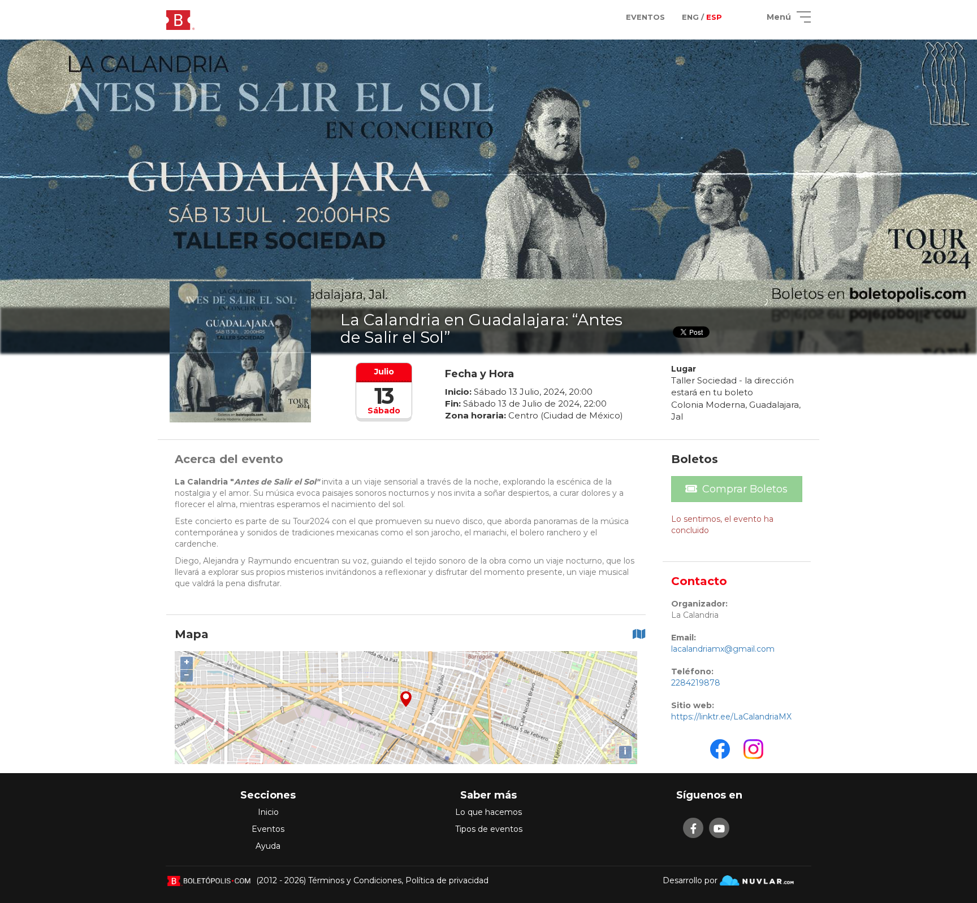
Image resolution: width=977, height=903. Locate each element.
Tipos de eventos (488, 829)
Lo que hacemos (488, 812)
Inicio (268, 812)
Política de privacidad (446, 880)
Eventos (268, 829)
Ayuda (268, 846)
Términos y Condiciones (354, 880)
